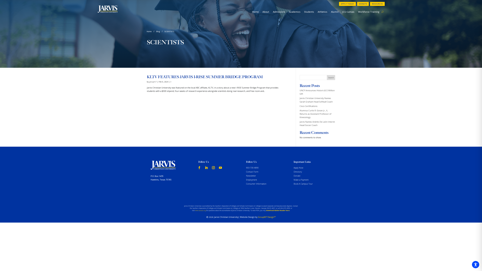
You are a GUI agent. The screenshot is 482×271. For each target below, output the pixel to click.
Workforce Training (368, 11)
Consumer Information (256, 183)
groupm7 (153, 82)
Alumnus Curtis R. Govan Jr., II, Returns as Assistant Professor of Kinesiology (315, 114)
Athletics (322, 11)
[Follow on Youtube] (220, 168)
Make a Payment (301, 179)
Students (309, 11)
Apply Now (298, 167)
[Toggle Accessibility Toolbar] (475, 264)
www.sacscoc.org (200, 210)
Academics (294, 11)
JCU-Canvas (348, 11)
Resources (377, 4)
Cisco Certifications (308, 106)
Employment (251, 179)
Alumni (335, 11)
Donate (363, 4)
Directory (298, 171)
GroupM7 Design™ (267, 217)
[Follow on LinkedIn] (206, 168)
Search (331, 77)
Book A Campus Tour (303, 183)
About (265, 11)
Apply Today (347, 4)
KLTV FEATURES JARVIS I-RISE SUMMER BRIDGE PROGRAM (205, 77)
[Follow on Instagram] (213, 168)
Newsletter (251, 175)
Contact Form (252, 171)
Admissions (279, 11)
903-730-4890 (252, 167)
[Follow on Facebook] (199, 168)
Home (255, 11)
